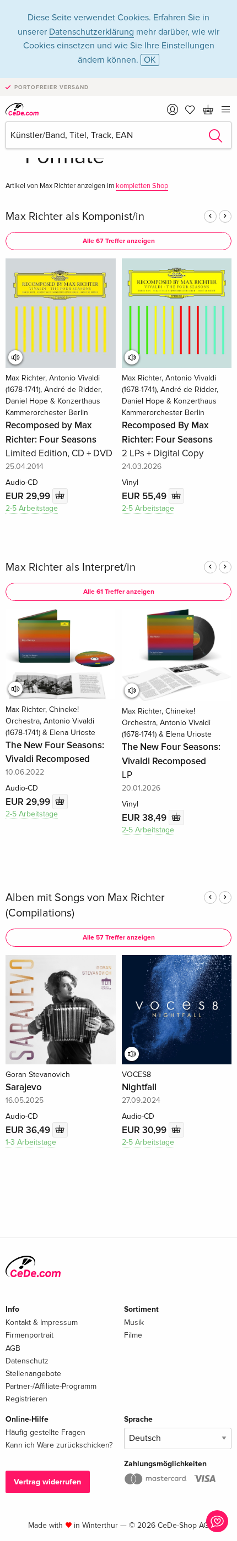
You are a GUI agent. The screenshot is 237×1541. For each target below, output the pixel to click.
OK (150, 59)
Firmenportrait (29, 1335)
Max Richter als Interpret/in (71, 567)
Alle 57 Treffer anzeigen (119, 938)
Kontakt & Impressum (42, 1322)
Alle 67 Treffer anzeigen (119, 241)
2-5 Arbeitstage (32, 508)
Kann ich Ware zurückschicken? (59, 1445)
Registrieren (26, 1399)
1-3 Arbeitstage (31, 1142)
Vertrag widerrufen (47, 1482)
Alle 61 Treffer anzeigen (118, 592)
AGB (13, 1348)
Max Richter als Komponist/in (75, 216)
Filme (133, 1335)
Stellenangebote (33, 1373)
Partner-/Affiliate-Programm (51, 1386)
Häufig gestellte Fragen (45, 1432)
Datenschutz (27, 1361)
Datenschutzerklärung (91, 31)
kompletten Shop (142, 185)
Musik (134, 1322)
